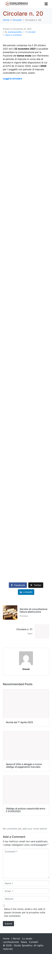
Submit (8, 923)
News (24, 942)
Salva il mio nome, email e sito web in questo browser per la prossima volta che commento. (24, 912)
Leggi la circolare (12, 78)
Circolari (31, 32)
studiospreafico (15, 32)
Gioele (26, 669)
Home (6, 938)
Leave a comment (13, 35)
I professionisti (11, 942)
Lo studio (27, 938)
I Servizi (15, 938)
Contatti (33, 942)
